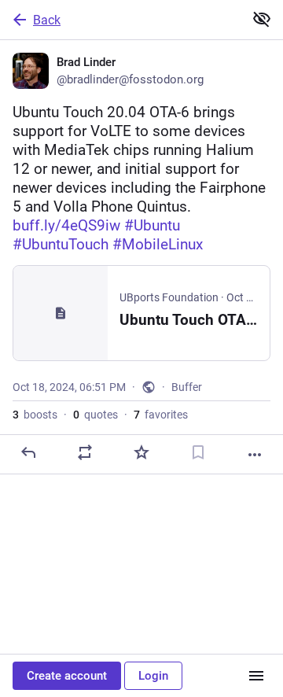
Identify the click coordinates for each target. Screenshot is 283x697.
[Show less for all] (262, 19)
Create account (67, 676)
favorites (161, 414)
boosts (35, 414)
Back (47, 20)
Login (153, 676)
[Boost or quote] (84, 452)
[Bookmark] (198, 452)
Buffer (186, 387)
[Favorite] (141, 452)
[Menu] (256, 676)
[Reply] (28, 452)
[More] (254, 454)
